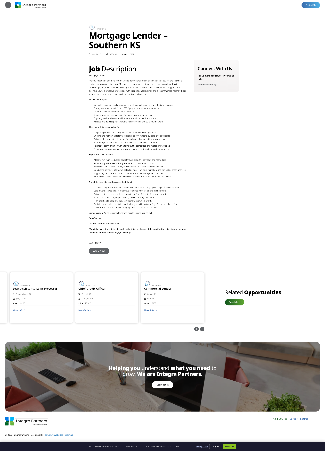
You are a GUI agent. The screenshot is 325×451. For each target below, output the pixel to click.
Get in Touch (163, 384)
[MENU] (8, 5)
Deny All (215, 446)
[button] (311, 5)
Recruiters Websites (53, 434)
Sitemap (69, 434)
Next (202, 329)
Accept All (229, 446)
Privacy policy (202, 446)
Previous (196, 329)
